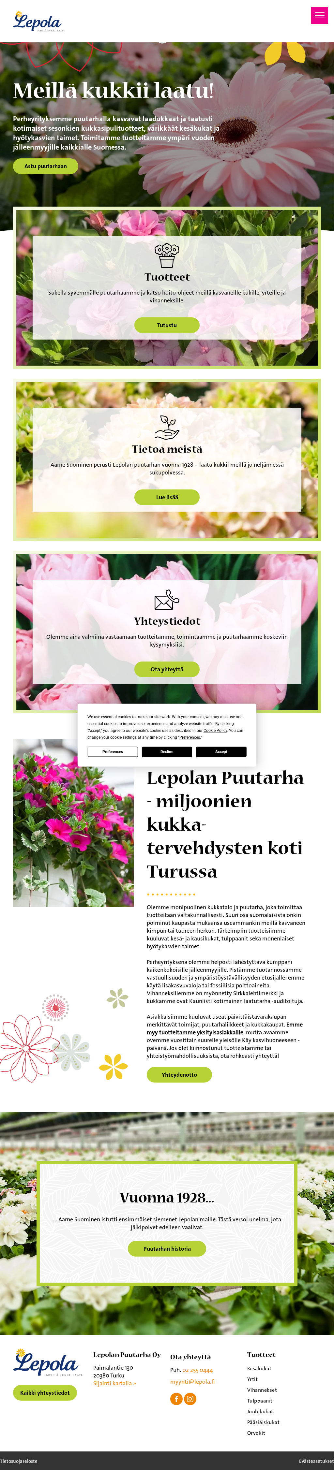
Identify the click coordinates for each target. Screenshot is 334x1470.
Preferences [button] (189, 737)
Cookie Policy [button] (215, 730)
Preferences (112, 752)
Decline (166, 752)
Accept (221, 752)
